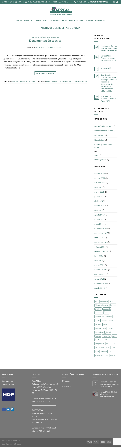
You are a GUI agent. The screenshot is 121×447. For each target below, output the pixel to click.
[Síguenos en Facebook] (4, 409)
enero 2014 (99, 279)
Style (96, 155)
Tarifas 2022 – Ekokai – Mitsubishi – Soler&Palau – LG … (109, 59)
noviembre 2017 (101, 233)
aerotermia (104, 301)
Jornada (108, 332)
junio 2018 (98, 219)
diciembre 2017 (100, 228)
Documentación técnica (41, 37)
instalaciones (99, 332)
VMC (106, 355)
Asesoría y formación (102, 126)
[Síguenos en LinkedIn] (12, 409)
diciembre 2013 (100, 283)
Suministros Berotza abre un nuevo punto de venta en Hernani (109, 48)
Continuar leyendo (45, 73)
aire (111, 301)
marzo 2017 (99, 237)
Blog (64, 20)
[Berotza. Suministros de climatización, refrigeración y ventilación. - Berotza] (60, 11)
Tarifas (89, 20)
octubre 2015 (99, 274)
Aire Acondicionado (101, 305)
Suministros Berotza (55, 47)
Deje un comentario (80, 81)
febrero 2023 (99, 173)
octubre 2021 (99, 182)
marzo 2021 (99, 192)
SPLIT (108, 347)
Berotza (28, 20)
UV (110, 351)
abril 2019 (98, 210)
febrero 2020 (99, 205)
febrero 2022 (99, 178)
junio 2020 (98, 196)
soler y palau (99, 347)
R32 (105, 340)
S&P (113, 344)
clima (106, 313)
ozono (114, 336)
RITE (108, 344)
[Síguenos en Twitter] (8, 409)
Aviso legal (66, 386)
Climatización (99, 317)
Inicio (19, 20)
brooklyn (98, 309)
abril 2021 (98, 187)
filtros (105, 324)
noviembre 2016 (101, 242)
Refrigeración (99, 344)
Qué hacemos (7, 381)
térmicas (104, 351)
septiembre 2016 (101, 251)
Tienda (38, 20)
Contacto (99, 20)
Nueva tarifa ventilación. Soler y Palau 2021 (108, 98)
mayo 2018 (99, 224)
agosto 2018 (99, 215)
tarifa (97, 351)
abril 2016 (98, 260)
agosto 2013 (99, 288)
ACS (96, 301)
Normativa (55, 37)
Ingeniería (55, 20)
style (113, 347)
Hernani (110, 328)
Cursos (97, 320)
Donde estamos (76, 20)
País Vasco (98, 340)
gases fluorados (57, 81)
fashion (111, 320)
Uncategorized (100, 160)
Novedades (99, 140)
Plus (45, 20)
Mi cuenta (66, 381)
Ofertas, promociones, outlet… (103, 146)
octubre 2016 (99, 247)
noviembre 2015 (101, 270)
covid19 (109, 317)
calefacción (107, 309)
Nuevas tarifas (106, 68)
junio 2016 (98, 256)
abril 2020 (98, 201)
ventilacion (98, 355)
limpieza (98, 336)
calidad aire (99, 313)
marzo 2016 (99, 265)
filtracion (98, 324)
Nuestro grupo (8, 384)
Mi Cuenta (6, 440)
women (112, 355)
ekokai (104, 320)
